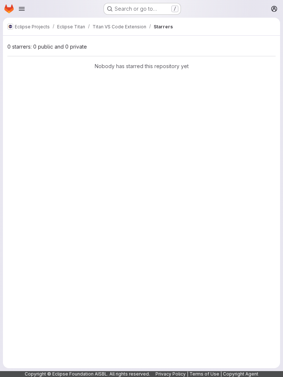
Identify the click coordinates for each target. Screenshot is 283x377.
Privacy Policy (171, 374)
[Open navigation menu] (22, 9)
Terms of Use (204, 374)
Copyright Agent (240, 374)
